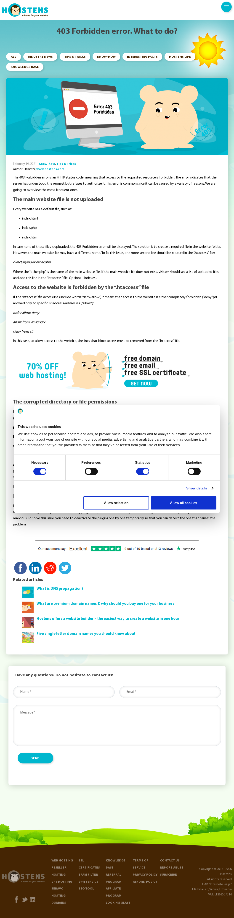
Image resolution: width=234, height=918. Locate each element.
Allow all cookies (183, 503)
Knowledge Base (25, 67)
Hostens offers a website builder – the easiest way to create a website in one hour (108, 619)
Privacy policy (145, 875)
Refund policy (145, 882)
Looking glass (118, 903)
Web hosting (62, 860)
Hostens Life (180, 57)
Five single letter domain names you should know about (86, 634)
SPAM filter (88, 875)
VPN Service (88, 882)
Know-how (106, 57)
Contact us (170, 860)
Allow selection (116, 503)
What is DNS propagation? (60, 589)
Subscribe (168, 875)
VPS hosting (61, 882)
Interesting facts (142, 57)
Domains (58, 903)
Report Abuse (171, 867)
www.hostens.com (50, 169)
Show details (196, 488)
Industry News (40, 57)
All (13, 57)
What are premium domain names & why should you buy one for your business (105, 604)
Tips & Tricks (75, 57)
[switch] (91, 471)
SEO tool (86, 888)
